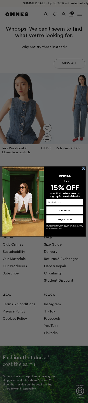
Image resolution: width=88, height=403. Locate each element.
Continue (64, 210)
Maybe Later (65, 219)
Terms (51, 228)
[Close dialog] (83, 169)
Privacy (56, 228)
